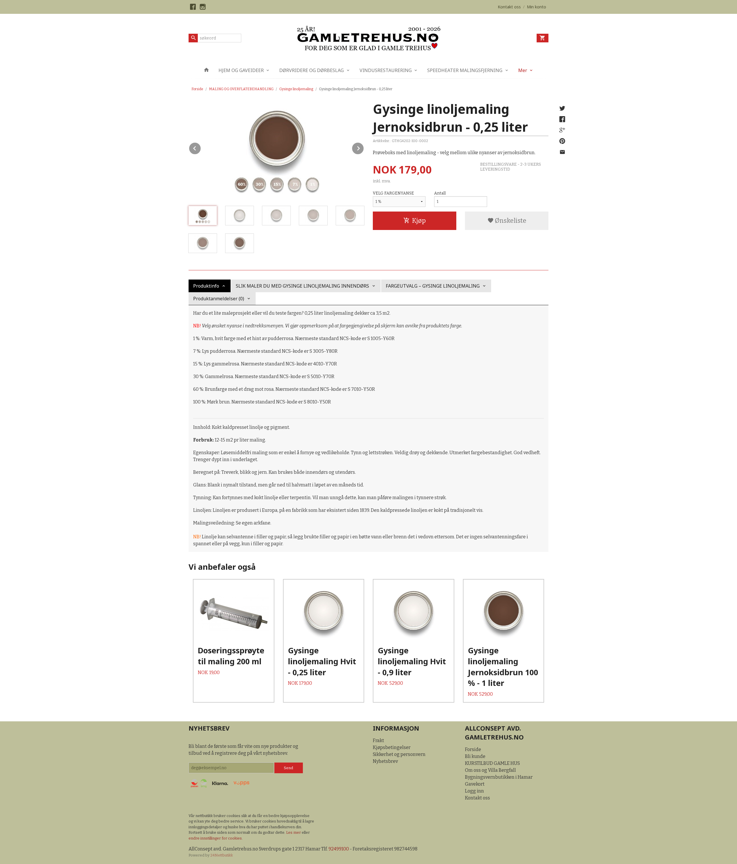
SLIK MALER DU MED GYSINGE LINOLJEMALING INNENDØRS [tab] (302, 286)
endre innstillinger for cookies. (216, 838)
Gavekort (475, 784)
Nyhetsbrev (385, 761)
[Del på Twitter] (562, 108)
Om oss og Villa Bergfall (490, 770)
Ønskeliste (510, 221)
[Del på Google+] (562, 130)
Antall (440, 193)
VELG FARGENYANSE (393, 193)
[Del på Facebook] (562, 119)
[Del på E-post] (562, 152)
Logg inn (474, 791)
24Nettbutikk (221, 855)
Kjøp (419, 221)
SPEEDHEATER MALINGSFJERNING (464, 70)
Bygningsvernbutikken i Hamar (499, 777)
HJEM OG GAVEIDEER (241, 70)
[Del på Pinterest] (562, 141)
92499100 (338, 849)
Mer (522, 70)
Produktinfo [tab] (206, 286)
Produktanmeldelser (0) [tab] (218, 298)
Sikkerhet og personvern (399, 754)
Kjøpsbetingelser (392, 747)
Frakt (378, 740)
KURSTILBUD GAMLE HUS (492, 763)
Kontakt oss (477, 798)
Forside (197, 89)
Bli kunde (475, 756)
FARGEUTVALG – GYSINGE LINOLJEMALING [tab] (433, 286)
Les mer (294, 832)
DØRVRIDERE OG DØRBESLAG (311, 70)
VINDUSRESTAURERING (386, 70)
